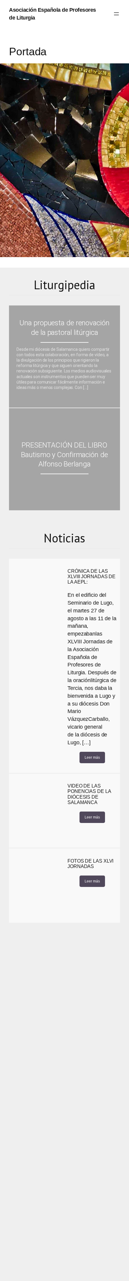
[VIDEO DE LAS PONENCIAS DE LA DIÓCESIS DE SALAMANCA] (36, 811)
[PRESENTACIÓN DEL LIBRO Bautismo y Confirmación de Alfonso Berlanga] (64, 459)
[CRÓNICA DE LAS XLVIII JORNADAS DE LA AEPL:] (36, 596)
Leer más (92, 757)
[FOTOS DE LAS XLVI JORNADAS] (36, 885)
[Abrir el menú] (116, 13)
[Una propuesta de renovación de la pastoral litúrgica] (64, 356)
